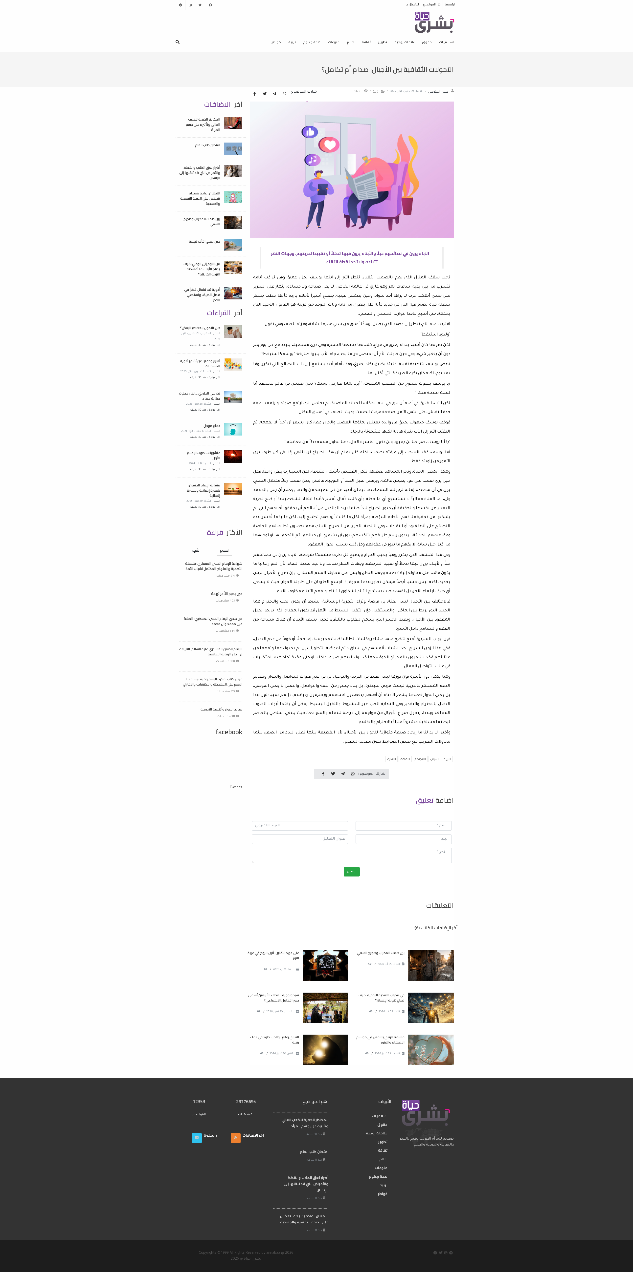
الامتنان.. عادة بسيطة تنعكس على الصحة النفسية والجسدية (200, 198)
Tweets (235, 787)
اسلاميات (446, 42)
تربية (292, 42)
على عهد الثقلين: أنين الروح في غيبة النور (273, 955)
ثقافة (366, 42)
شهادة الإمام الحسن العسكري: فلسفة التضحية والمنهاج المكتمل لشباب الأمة (213, 566)
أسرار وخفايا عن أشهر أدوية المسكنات (200, 363)
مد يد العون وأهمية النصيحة (221, 709)
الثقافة (405, 759)
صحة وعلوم (311, 42)
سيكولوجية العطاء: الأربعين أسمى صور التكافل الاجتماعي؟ (273, 997)
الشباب (434, 759)
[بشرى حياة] (434, 22)
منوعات (333, 42)
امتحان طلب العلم (207, 145)
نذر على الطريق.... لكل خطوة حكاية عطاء (199, 396)
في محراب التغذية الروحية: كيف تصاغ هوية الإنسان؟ (382, 997)
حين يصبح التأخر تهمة (204, 241)
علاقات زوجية (404, 42)
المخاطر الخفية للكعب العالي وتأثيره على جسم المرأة (203, 124)
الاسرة (391, 759)
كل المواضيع (432, 4)
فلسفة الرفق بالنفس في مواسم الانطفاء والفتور (380, 1039)
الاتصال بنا (412, 4)
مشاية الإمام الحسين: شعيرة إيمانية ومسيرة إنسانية (203, 490)
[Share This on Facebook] (255, 94)
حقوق (427, 42)
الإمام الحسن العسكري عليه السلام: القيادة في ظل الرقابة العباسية (210, 651)
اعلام (350, 42)
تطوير (382, 42)
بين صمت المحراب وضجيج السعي (381, 953)
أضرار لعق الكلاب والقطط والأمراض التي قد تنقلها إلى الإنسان (199, 172)
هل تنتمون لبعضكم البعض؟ (200, 328)
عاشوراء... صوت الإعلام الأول (203, 455)
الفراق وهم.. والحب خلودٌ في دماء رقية (274, 1039)
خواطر (276, 42)
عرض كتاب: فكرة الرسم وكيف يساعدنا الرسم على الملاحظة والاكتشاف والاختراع (212, 682)
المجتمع (420, 759)
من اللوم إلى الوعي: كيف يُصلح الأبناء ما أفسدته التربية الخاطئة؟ (201, 269)
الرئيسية (450, 4)
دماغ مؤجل (211, 425)
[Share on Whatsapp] (284, 94)
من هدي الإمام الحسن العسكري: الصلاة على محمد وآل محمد (213, 621)
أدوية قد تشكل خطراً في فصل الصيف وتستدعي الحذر (202, 294)
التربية (447, 759)
